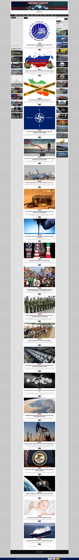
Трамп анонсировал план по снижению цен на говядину (39, 340)
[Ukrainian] (58, 23)
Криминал (45, 15)
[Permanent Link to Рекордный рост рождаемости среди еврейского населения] (39, 507)
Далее (39, 49)
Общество (23, 15)
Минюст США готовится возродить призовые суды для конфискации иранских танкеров (39, 470)
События (41, 15)
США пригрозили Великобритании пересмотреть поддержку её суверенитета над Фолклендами (39, 132)
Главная (12, 15)
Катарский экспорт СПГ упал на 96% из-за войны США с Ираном (39, 540)
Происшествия (36, 15)
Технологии (27, 15)
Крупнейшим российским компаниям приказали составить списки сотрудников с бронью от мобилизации (39, 316)
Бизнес (20, 15)
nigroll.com (39, 11)
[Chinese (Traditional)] (57, 22)
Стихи (55, 15)
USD (15, 45)
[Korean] (63, 22)
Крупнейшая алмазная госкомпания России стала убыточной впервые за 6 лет (39, 391)
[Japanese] (62, 22)
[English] (58, 22)
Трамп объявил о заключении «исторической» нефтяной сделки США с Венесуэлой (39, 237)
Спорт (48, 15)
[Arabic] (56, 22)
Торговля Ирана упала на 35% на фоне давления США (39, 100)
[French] (59, 22)
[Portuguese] (56, 23)
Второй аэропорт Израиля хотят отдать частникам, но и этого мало (39, 182)
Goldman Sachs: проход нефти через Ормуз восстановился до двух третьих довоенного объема (39, 416)
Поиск (57, 17)
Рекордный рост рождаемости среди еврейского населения (39, 517)
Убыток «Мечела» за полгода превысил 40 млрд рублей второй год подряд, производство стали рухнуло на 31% (39, 159)
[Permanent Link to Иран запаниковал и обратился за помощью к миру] (39, 250)
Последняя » (49, 546)
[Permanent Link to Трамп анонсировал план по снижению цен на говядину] (39, 330)
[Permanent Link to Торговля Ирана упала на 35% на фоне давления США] (39, 87)
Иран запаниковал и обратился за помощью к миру (39, 260)
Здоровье (52, 15)
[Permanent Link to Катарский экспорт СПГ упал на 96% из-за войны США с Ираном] (39, 530)
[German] (60, 22)
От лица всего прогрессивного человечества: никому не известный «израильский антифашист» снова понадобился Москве (39, 290)
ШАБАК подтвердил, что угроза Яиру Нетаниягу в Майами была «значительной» (39, 45)
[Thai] (57, 23)
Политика (32, 15)
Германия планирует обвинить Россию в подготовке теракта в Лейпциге (39, 71)
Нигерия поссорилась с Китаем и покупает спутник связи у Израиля (39, 493)
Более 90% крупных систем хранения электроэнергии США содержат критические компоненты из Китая (39, 366)
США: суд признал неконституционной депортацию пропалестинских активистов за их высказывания (39, 212)
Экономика (16, 15)
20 (42, 546)
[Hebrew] (61, 22)
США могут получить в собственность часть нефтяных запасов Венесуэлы (39, 443)
